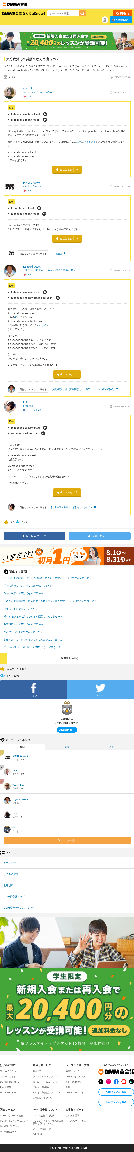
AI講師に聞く (123, 19)
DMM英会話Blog (8, 1131)
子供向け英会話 (41, 1087)
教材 (68, 1087)
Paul (14, 770)
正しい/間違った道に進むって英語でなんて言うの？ (32, 647)
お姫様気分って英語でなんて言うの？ (24, 624)
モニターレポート (9, 1092)
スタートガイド (8, 1076)
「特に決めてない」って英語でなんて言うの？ (29, 585)
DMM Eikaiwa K (20, 756)
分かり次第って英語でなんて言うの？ (24, 593)
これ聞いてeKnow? (42, 1097)
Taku (14, 813)
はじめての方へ (8, 1071)
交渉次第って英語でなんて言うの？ (23, 631)
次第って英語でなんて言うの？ (21, 608)
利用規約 (8, 885)
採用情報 (37, 1134)
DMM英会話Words (9, 1126)
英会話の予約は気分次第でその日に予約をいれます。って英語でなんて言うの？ (48, 577)
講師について (72, 1071)
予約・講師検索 (73, 1081)
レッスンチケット (75, 1092)
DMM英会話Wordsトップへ (19, 907)
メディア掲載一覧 (42, 1128)
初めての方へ (11, 863)
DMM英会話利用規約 (43, 1115)
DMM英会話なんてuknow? (14, 1120)
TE (13, 828)
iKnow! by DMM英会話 (11, 1115)
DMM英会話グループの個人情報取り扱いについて (48, 1122)
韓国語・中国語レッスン (45, 1081)
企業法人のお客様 (116, 1092)
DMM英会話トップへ (15, 896)
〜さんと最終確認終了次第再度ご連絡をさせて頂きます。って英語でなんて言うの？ (50, 601)
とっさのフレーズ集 (76, 1120)
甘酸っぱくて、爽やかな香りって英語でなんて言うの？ (34, 639)
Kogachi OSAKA (20, 799)
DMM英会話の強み (9, 1081)
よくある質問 (11, 874)
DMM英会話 (56, 253)
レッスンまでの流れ (76, 1076)
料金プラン (38, 1071)
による (43, 325)
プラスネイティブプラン (45, 1076)
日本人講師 (5, 1087)
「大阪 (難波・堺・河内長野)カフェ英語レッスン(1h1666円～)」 (82, 389)
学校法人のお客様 (116, 1102)
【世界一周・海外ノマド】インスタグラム (71, 507)
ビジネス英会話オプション (46, 1092)
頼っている (89, 141)
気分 (78, 141)
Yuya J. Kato (18, 785)
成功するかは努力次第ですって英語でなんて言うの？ (33, 616)
